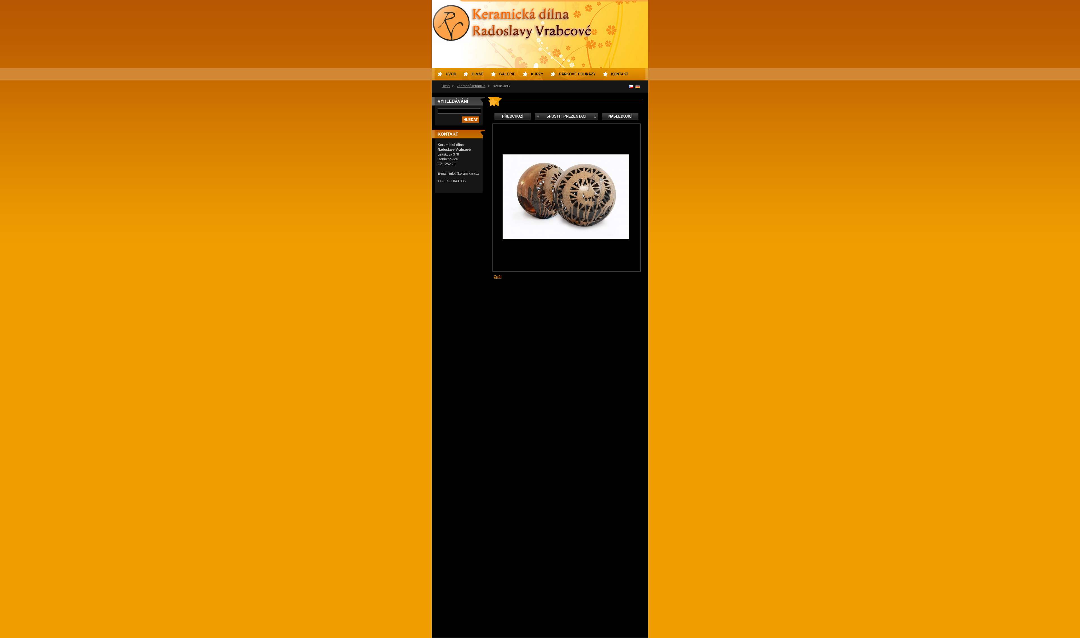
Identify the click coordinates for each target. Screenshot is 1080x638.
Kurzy (537, 74)
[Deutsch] (637, 86)
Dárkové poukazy (577, 74)
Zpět (497, 277)
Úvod (446, 86)
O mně (478, 74)
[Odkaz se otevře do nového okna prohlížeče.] (566, 237)
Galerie (507, 74)
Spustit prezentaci (566, 116)
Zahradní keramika (471, 86)
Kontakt (619, 74)
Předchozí (512, 116)
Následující (620, 116)
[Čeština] (631, 86)
